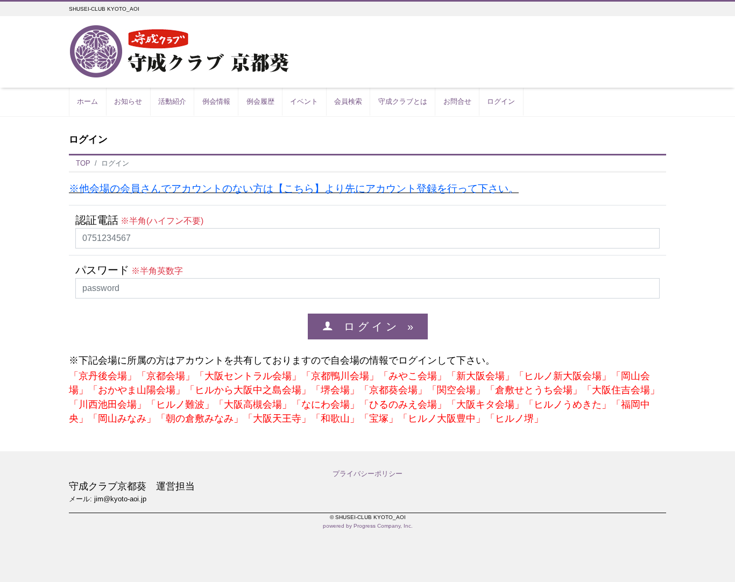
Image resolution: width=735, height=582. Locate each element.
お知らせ (128, 101)
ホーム (87, 101)
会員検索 (348, 101)
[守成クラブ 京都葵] (179, 51)
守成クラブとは (402, 101)
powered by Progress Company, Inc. (368, 526)
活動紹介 (172, 101)
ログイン (501, 101)
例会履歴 (260, 101)
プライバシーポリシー (367, 474)
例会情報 (216, 101)
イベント (304, 101)
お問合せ (457, 101)
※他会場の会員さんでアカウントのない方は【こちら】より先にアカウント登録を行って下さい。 (294, 188)
